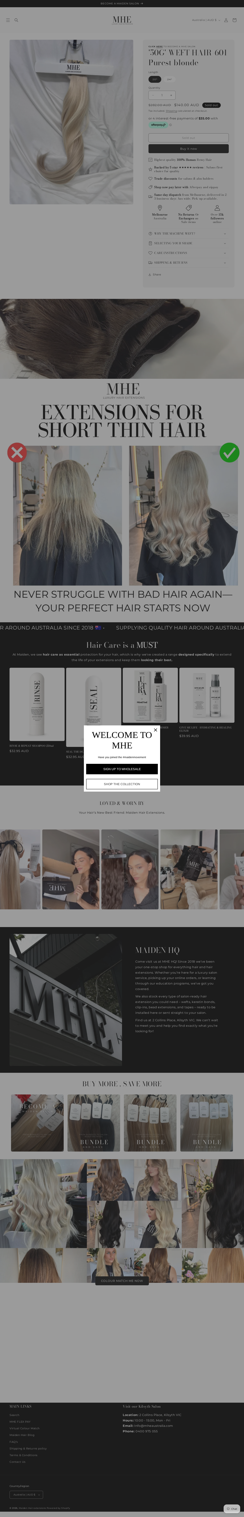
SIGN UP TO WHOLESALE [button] (122, 769)
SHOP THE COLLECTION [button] (122, 784)
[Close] (155, 730)
